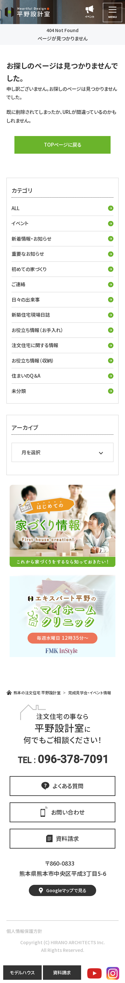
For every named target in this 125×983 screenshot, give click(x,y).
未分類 (19, 391)
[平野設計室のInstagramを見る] (112, 973)
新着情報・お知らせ (31, 238)
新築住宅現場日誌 (31, 314)
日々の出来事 (26, 299)
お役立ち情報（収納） (33, 360)
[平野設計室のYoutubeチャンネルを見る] (94, 973)
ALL (16, 208)
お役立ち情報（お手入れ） (37, 330)
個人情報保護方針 (24, 931)
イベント (20, 223)
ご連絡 (18, 284)
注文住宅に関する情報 (35, 345)
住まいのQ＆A (26, 375)
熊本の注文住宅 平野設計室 (37, 692)
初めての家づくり (29, 269)
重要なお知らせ (28, 253)
